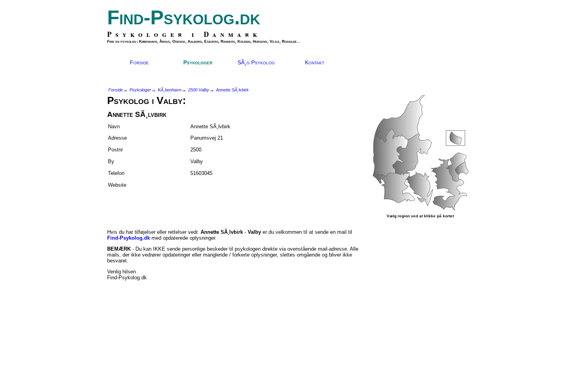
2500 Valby (198, 89)
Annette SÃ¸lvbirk (232, 89)
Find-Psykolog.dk (183, 17)
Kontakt (314, 62)
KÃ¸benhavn (169, 89)
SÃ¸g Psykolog (256, 62)
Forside (139, 62)
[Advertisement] (153, 205)
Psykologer (197, 62)
